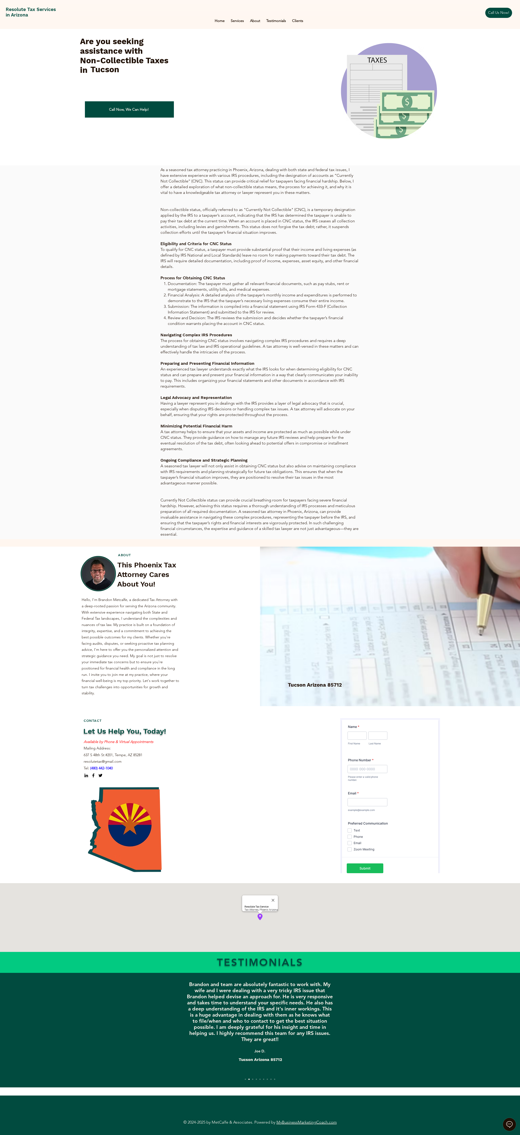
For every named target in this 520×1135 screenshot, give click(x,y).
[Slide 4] (256, 1079)
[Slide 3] (252, 1079)
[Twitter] (100, 775)
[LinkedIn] (86, 775)
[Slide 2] (249, 1079)
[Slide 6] (263, 1079)
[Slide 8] (271, 1079)
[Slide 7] (267, 1079)
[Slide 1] (245, 1079)
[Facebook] (93, 775)
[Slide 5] (260, 1079)
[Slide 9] (274, 1079)
